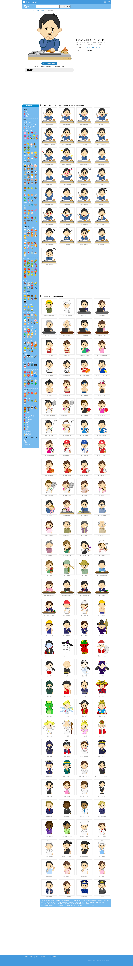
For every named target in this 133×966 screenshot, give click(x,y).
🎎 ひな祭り (27, 417)
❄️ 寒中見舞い (28, 431)
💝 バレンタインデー (30, 416)
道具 (33, 362)
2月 (34, 126)
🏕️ (32, 351)
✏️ (35, 315)
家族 (24, 293)
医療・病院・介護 (28, 326)
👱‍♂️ (25, 298)
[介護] (30, 337)
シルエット (27, 442)
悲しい (34, 10)
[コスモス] (37, 136)
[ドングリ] (35, 144)
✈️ (35, 288)
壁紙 (25, 441)
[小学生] (31, 323)
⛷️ (25, 351)
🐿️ (28, 180)
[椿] (30, 139)
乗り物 (25, 280)
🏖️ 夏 (25, 111)
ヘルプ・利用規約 (40, 956)
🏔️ (32, 158)
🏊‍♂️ (35, 348)
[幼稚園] (37, 323)
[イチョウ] (28, 144)
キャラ (28, 164)
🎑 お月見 (26, 428)
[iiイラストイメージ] (30, 2)
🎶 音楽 (25, 354)
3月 (27, 121)
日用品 (29, 362)
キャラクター (27, 378)
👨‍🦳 (28, 298)
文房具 (29, 312)
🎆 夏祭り (26, 426)
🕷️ (28, 410)
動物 (24, 164)
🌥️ (25, 155)
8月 (34, 123)
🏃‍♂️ (32, 320)
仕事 (30, 304)
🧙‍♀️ (35, 407)
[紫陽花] (28, 136)
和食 (25, 228)
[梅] (28, 139)
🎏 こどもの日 (28, 419)
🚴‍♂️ (35, 285)
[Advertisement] (91, 24)
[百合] (33, 139)
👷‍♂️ (32, 307)
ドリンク (26, 250)
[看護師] (25, 337)
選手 (30, 340)
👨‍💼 (25, 307)
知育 (34, 312)
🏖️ (35, 158)
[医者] (35, 334)
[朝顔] (31, 136)
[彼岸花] (25, 141)
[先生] (28, 323)
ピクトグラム (27, 444)
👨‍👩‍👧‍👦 (25, 301)
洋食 (28, 228)
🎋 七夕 (26, 113)
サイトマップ (28, 956)
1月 (31, 126)
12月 (27, 126)
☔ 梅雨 (26, 116)
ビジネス (25, 304)
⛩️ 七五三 (26, 429)
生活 (28, 293)
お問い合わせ (52, 956)
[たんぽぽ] (34, 136)
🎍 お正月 (26, 412)
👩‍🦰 (35, 296)
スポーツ (25, 340)
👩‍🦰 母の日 (26, 421)
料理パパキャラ (40, 10)
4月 (30, 121)
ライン (28, 439)
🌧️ (28, 155)
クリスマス (27, 398)
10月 (30, 124)
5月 (34, 121)
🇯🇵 (32, 375)
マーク (31, 370)
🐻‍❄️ (35, 171)
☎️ (28, 364)
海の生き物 (27, 202)
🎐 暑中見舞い (28, 433)
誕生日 (25, 391)
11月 (34, 124)
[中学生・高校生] (34, 323)
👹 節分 (26, 414)
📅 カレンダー (28, 128)
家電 (24, 362)
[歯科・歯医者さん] (28, 337)
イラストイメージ (27, 10)
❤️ (28, 331)
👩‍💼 (28, 307)
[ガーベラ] (36, 139)
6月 (27, 123)
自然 (30, 130)
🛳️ (28, 290)
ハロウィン (27, 405)
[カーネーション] (25, 139)
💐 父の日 (26, 115)
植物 (27, 130)
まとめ (108, 1)
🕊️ (35, 195)
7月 (30, 123)
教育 (24, 312)
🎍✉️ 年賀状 (27, 435)
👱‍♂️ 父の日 (26, 423)
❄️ (32, 155)
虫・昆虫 (26, 215)
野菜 (24, 258)
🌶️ (35, 266)
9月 (27, 124)
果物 (28, 258)
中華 (32, 228)
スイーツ (26, 240)
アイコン (25, 370)
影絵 (35, 164)
